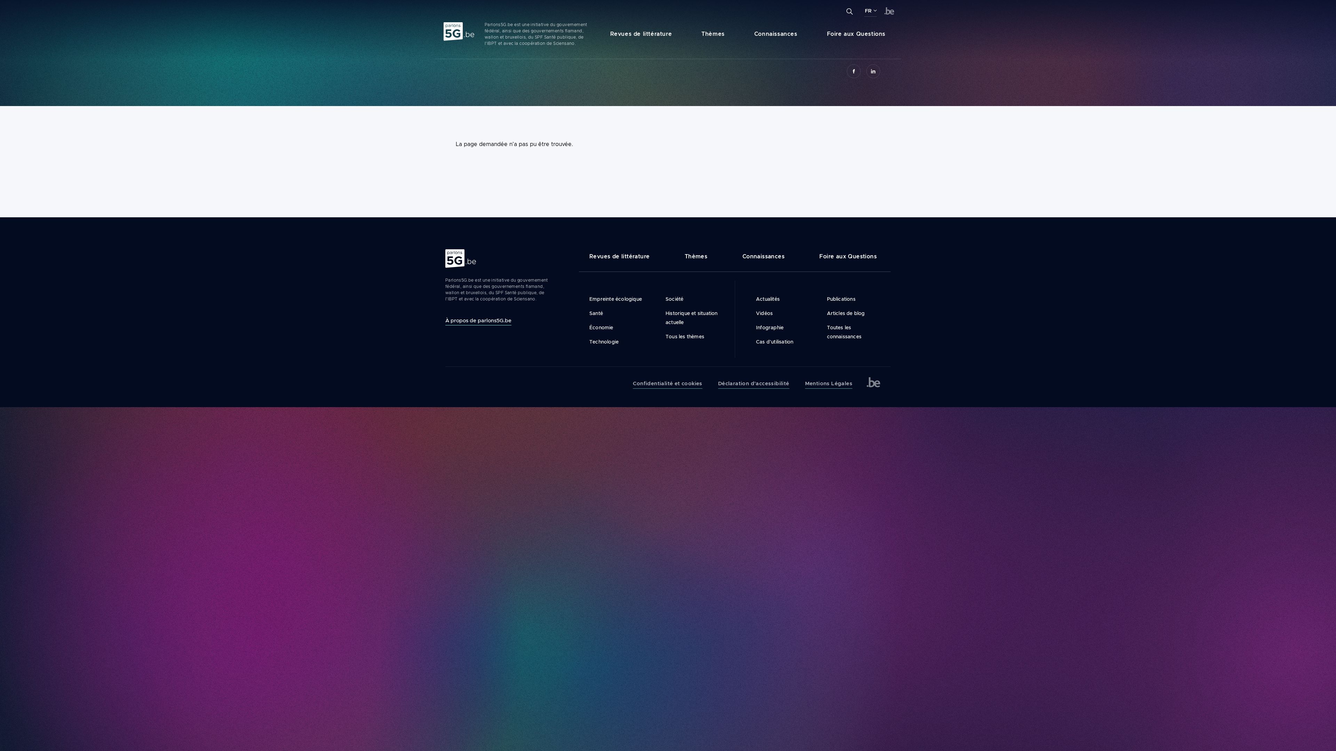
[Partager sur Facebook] (854, 71)
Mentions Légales (828, 383)
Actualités (768, 299)
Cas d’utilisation (774, 342)
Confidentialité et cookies (667, 383)
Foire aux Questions (856, 34)
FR (868, 10)
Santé (596, 313)
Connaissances (775, 34)
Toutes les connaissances (844, 332)
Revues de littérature (641, 34)
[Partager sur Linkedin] (873, 71)
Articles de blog (846, 313)
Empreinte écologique (615, 299)
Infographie (770, 327)
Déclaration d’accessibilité (753, 383)
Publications (841, 299)
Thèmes (713, 34)
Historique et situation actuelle (692, 317)
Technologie (604, 342)
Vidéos (764, 313)
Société (674, 299)
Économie (601, 327)
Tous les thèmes (685, 336)
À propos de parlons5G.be (478, 320)
